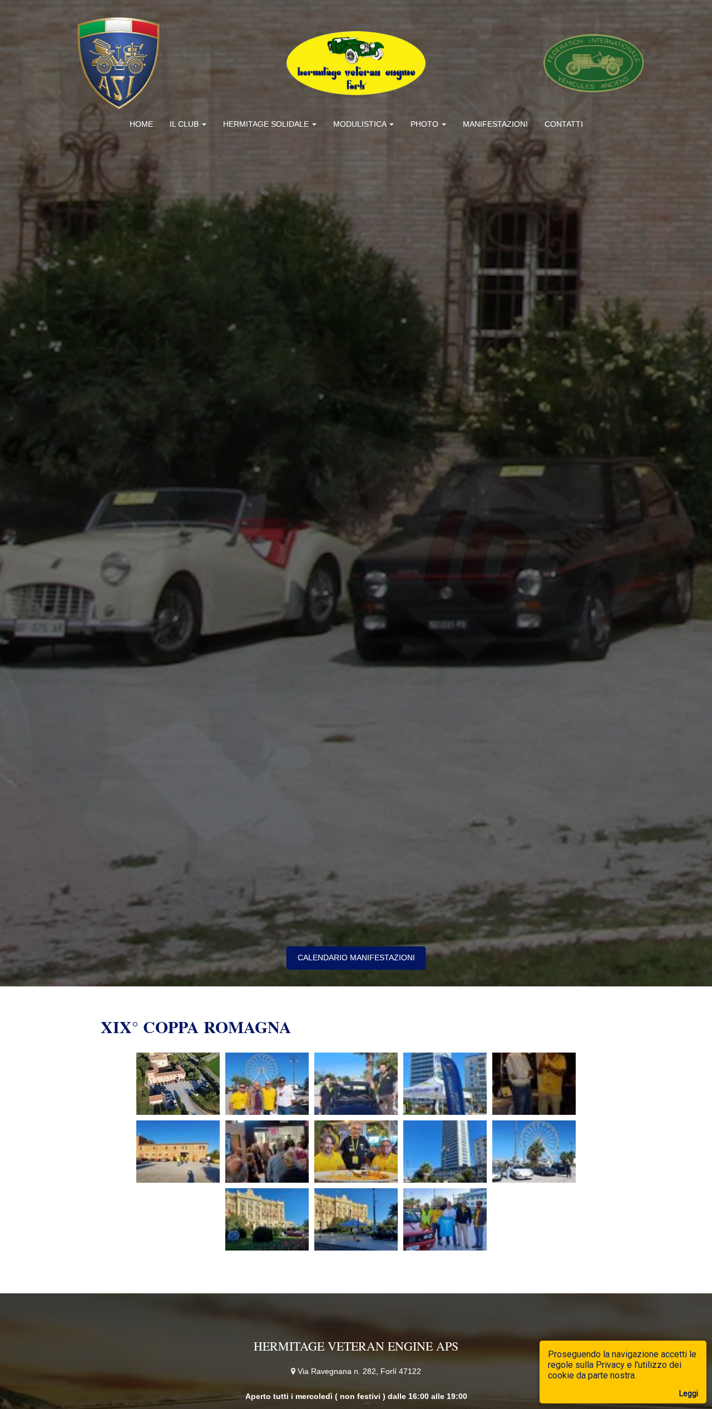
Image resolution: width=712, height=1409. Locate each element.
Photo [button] (426, 124)
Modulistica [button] (360, 124)
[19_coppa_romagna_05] (534, 1084)
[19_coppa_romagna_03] (356, 1084)
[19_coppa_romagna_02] (267, 1084)
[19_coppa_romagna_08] (356, 1151)
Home (141, 124)
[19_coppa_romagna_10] (534, 1151)
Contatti (564, 124)
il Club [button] (185, 124)
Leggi (688, 1393)
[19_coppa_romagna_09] (445, 1151)
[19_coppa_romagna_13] (445, 1219)
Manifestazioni (495, 124)
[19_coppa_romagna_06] (178, 1151)
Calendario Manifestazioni (356, 957)
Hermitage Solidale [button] (267, 124)
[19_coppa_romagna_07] (267, 1151)
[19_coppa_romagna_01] (178, 1084)
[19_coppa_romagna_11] (267, 1219)
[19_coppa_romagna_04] (445, 1084)
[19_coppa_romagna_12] (356, 1219)
